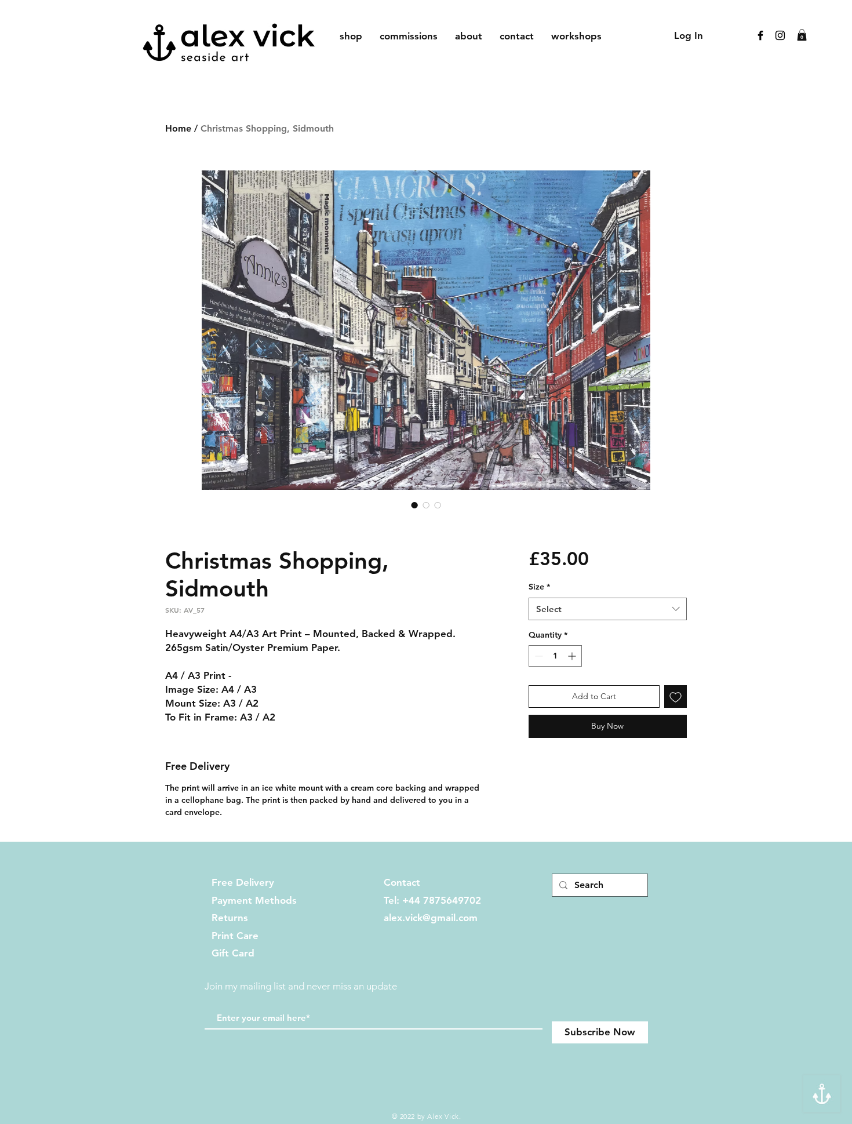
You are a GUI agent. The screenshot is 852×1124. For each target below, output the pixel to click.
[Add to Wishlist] (675, 696)
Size (539, 586)
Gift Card (233, 953)
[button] (802, 35)
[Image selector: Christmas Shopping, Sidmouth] (414, 505)
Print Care (235, 935)
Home (178, 128)
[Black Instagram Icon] (780, 35)
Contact (402, 882)
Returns (230, 917)
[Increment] (573, 656)
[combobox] (608, 609)
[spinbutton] (555, 656)
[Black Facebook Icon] (760, 35)
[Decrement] (537, 656)
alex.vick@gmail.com (431, 917)
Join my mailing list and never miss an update (301, 986)
